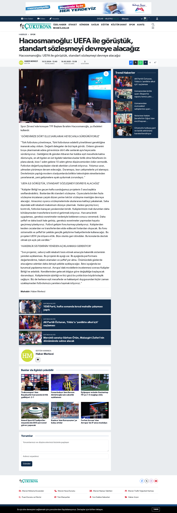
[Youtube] (156, 481)
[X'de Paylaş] (135, 63)
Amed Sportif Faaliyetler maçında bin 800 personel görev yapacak (34, 422)
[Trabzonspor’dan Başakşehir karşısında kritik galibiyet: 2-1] (35, 382)
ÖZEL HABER (59, 25)
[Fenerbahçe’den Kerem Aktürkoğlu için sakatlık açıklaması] (65, 382)
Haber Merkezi (45, 354)
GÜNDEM (84, 25)
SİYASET (72, 25)
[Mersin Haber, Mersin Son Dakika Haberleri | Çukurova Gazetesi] (35, 26)
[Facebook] (142, 481)
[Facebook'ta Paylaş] (131, 63)
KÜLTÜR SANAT (119, 25)
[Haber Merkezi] (27, 355)
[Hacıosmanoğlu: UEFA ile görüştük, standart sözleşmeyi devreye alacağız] (65, 96)
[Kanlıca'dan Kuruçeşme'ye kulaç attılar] (65, 410)
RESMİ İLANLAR (61, 28)
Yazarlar (55, 19)
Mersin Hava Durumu (66, 491)
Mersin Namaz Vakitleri (102, 491)
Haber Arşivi (133, 497)
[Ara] (153, 24)
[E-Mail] (38, 360)
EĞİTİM (105, 25)
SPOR (132, 25)
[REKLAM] (88, 8)
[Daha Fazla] (145, 63)
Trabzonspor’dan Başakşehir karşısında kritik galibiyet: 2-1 (34, 394)
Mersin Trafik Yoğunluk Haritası (141, 491)
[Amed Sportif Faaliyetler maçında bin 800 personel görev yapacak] (35, 410)
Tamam (155, 509)
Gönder (27, 464)
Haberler (23, 34)
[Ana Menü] (153, 28)
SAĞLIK (95, 25)
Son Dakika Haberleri (101, 497)
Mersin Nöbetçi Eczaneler (33, 491)
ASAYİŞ (140, 25)
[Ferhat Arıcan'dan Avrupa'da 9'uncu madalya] (95, 410)
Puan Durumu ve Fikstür (31, 497)
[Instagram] (151, 481)
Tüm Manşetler (63, 497)
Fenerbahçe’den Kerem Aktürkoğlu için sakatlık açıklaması (62, 394)
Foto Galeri (28, 19)
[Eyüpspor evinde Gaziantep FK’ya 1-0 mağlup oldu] (95, 382)
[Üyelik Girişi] (156, 19)
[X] (146, 481)
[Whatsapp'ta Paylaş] (140, 63)
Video (42, 19)
